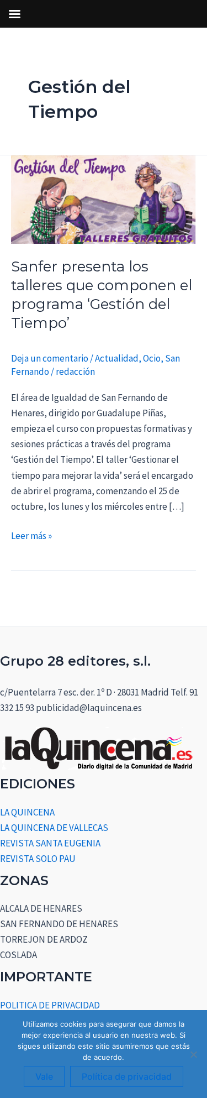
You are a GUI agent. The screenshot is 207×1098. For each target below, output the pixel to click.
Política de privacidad (127, 1076)
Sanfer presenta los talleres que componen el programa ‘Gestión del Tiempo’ (101, 294)
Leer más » (31, 535)
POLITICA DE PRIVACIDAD (50, 1005)
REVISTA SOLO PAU (38, 859)
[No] (193, 1054)
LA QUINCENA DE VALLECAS (54, 828)
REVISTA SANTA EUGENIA (50, 843)
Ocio (152, 358)
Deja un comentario (49, 358)
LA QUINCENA (27, 812)
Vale (44, 1076)
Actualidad (117, 358)
